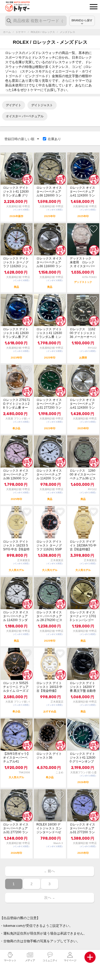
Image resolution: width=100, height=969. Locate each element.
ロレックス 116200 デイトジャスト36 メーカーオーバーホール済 (83, 333)
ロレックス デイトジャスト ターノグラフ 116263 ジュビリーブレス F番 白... (15, 262)
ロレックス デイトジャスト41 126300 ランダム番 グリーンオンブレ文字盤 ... (16, 192)
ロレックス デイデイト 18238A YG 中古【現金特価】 (83, 545)
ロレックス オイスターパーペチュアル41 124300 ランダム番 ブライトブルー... (82, 192)
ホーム (7, 32)
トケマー (21, 32)
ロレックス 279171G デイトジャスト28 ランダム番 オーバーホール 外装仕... (16, 404)
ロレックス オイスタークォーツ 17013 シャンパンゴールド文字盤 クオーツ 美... (83, 616)
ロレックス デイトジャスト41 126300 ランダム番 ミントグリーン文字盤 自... (49, 333)
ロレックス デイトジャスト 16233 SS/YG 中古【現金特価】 (16, 545)
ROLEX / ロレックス (43, 32)
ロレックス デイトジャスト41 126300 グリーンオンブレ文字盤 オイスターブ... (82, 758)
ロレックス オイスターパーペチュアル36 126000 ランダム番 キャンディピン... (15, 474)
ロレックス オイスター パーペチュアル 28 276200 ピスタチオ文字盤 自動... (49, 616)
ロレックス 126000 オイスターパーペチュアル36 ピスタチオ (83, 474)
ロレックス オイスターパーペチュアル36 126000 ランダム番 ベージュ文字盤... (49, 192)
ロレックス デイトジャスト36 (49, 755)
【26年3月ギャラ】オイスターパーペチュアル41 (16, 757)
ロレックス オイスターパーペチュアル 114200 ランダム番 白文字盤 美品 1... (49, 474)
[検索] (9, 21)
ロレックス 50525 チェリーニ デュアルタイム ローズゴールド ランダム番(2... (15, 687)
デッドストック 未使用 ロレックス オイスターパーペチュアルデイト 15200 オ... (82, 262)
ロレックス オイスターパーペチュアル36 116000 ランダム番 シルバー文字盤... (49, 262)
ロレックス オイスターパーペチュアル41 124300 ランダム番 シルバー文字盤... (82, 404)
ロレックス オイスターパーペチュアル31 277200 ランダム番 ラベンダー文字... (82, 828)
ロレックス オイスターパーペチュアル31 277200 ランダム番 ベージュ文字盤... (15, 828)
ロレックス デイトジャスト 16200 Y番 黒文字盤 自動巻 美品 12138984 (83, 687)
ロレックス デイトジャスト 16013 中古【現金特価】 (49, 687)
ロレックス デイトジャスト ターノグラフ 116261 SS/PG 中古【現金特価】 (49, 545)
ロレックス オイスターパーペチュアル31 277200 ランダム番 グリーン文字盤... (49, 404)
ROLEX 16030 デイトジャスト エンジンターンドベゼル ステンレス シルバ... (49, 828)
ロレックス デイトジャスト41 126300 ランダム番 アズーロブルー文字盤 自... (16, 333)
